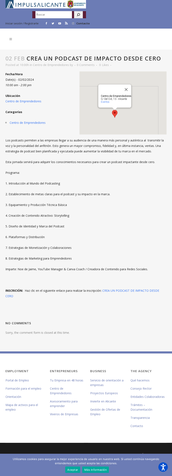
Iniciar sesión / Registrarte (22, 23)
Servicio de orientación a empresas (107, 382)
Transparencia (140, 418)
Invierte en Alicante (103, 401)
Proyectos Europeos (104, 393)
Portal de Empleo (17, 380)
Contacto (83, 23)
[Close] (126, 89)
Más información (95, 469)
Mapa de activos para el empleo (21, 407)
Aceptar (72, 469)
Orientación (13, 397)
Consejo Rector (141, 388)
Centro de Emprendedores (51, 65)
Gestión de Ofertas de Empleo (105, 411)
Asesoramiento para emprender (64, 403)
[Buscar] (78, 14)
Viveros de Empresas (64, 414)
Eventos (105, 101)
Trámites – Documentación (141, 407)
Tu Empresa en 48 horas (66, 380)
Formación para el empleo (23, 388)
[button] (163, 467)
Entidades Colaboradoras (147, 397)
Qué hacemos (140, 380)
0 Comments (86, 65)
